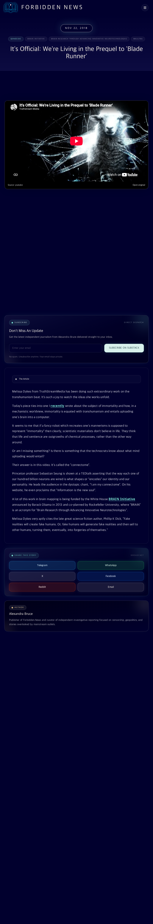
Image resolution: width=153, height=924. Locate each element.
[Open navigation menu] (145, 7)
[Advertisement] (72, 86)
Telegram (42, 565)
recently (57, 406)
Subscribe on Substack (124, 347)
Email (111, 587)
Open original (139, 185)
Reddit (42, 587)
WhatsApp (111, 565)
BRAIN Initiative (122, 499)
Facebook (111, 576)
